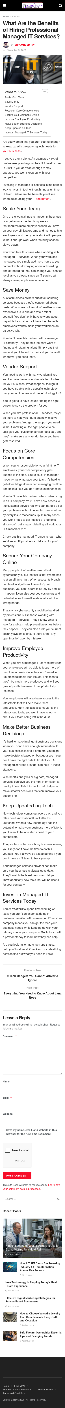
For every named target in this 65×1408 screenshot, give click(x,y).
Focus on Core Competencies (22, 110)
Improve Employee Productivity (22, 119)
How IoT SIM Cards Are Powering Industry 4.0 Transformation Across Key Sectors (40, 1266)
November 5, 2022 (16, 50)
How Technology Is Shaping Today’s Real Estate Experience (31, 1284)
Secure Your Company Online (22, 115)
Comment (10, 1036)
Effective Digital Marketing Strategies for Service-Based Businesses (30, 1299)
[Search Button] (60, 5)
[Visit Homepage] (32, 5)
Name (7, 1081)
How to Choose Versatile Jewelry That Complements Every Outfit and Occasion (40, 1317)
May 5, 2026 (26, 1275)
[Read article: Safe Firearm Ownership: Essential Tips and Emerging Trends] (10, 1336)
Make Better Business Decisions (23, 123)
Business (16, 16)
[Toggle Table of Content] (43, 92)
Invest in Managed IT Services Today (26, 132)
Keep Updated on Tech (18, 128)
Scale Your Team (15, 97)
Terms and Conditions (14, 1393)
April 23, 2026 (13, 1290)
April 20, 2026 (27, 1325)
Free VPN (19, 1386)
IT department (41, 199)
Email (7, 1097)
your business (12, 151)
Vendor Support (14, 106)
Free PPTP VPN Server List (17, 1389)
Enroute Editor (24, 44)
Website (8, 1113)
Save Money (12, 101)
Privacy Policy (45, 1389)
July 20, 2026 (13, 1254)
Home (6, 16)
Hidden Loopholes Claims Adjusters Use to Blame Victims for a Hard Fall (31, 1247)
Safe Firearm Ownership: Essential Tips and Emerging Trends (41, 1334)
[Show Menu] (4, 5)
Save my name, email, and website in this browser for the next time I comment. (31, 1132)
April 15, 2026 (27, 1341)
